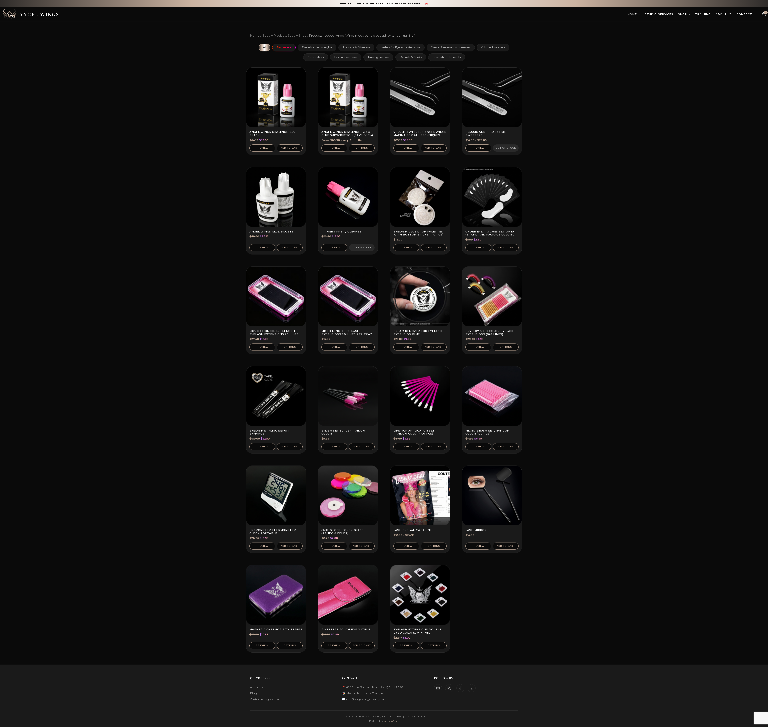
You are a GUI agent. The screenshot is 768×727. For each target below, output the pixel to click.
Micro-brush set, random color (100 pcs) (487, 432)
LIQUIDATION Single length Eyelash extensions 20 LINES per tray (274, 334)
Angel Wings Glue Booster (272, 231)
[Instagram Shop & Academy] (449, 688)
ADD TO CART (290, 147)
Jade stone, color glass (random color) (342, 531)
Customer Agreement (265, 699)
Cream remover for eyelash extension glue (417, 332)
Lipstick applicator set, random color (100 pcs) (414, 432)
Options (362, 147)
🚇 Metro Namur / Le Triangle (362, 693)
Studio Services (659, 14)
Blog (253, 693)
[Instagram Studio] (438, 688)
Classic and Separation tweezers (485, 133)
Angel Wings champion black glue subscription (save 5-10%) (347, 133)
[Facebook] (460, 688)
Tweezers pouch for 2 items (346, 629)
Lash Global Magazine (412, 530)
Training (703, 14)
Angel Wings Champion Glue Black (273, 133)
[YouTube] (472, 688)
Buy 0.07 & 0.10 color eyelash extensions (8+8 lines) (490, 332)
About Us (723, 14)
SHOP (682, 14)
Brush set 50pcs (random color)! (343, 432)
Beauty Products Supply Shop (284, 35)
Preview (262, 147)
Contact (744, 14)
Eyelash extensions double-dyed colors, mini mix (418, 631)
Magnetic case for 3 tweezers (275, 629)
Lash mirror (476, 530)
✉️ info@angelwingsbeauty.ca (363, 699)
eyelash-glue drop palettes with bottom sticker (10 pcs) (418, 233)
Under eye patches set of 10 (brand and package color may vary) (489, 234)
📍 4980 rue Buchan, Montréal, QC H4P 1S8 (372, 687)
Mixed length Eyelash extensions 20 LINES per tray (346, 332)
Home (632, 14)
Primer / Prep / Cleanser (342, 231)
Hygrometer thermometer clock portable (272, 531)
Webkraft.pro (391, 721)
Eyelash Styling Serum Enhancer (269, 432)
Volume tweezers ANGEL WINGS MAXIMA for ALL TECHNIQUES (419, 133)
